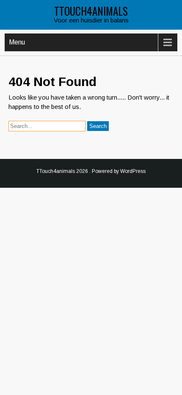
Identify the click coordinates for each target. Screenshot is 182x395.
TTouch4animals (91, 11)
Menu (17, 42)
